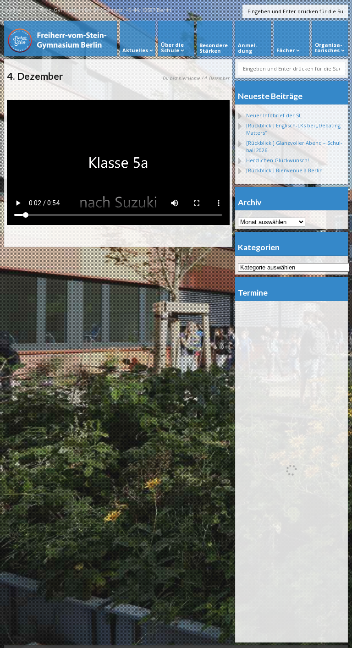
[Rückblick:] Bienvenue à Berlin (284, 170)
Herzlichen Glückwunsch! (277, 160)
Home (194, 78)
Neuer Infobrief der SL (274, 115)
